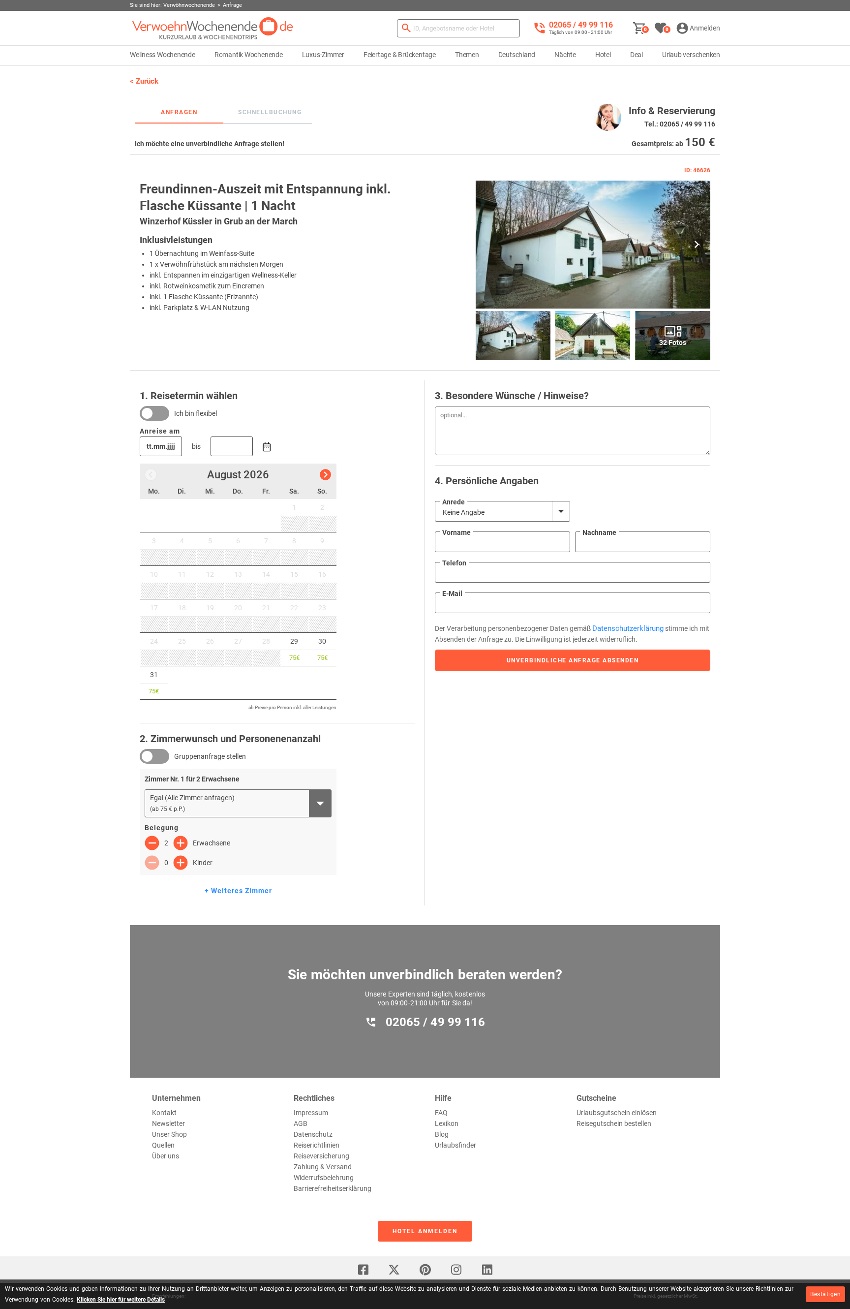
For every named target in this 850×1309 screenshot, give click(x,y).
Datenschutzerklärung (628, 628)
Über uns (165, 1156)
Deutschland (517, 55)
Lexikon (446, 1123)
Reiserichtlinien (316, 1145)
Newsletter (168, 1123)
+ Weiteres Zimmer (238, 891)
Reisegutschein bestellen (614, 1123)
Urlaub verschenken (691, 55)
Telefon (454, 563)
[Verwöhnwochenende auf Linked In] (487, 1270)
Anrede (453, 502)
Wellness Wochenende (162, 55)
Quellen (163, 1145)
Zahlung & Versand (323, 1167)
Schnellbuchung (270, 112)
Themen (467, 55)
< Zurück (144, 81)
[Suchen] (406, 28)
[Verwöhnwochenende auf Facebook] (363, 1270)
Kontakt (164, 1113)
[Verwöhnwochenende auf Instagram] (456, 1270)
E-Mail (452, 593)
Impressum (311, 1113)
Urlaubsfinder (455, 1145)
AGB (300, 1123)
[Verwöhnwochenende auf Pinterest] (425, 1270)
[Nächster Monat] (325, 474)
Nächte (565, 55)
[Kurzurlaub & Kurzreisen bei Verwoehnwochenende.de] (212, 28)
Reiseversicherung (321, 1156)
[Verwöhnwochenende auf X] (394, 1270)
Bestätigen (825, 1294)
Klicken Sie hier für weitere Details (121, 1299)
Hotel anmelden (425, 1231)
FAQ (441, 1113)
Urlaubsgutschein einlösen (617, 1113)
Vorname (456, 532)
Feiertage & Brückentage (400, 55)
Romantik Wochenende (248, 55)
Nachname (599, 532)
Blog (442, 1134)
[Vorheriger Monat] (151, 474)
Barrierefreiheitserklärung (332, 1188)
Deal (636, 55)
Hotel (603, 55)
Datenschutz (313, 1134)
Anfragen (179, 112)
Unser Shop (169, 1134)
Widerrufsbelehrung (324, 1178)
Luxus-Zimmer (323, 55)
